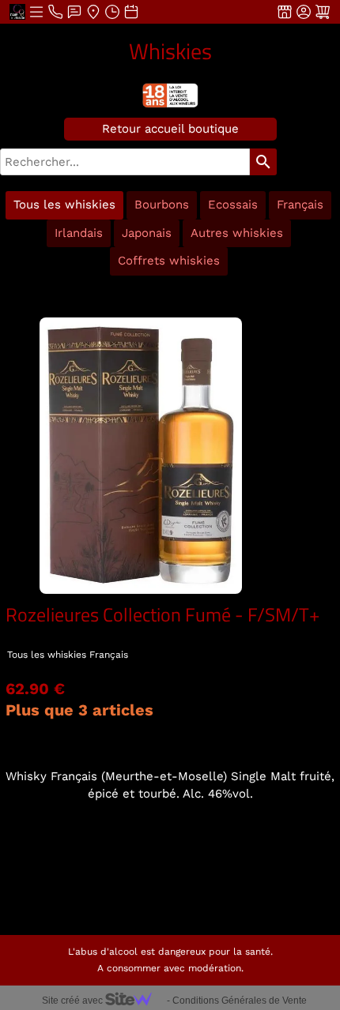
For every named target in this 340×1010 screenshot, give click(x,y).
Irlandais (79, 233)
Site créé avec (73, 1000)
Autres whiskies (237, 233)
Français (300, 204)
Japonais (147, 233)
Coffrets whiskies (169, 260)
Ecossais (233, 204)
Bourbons (161, 204)
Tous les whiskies (64, 204)
